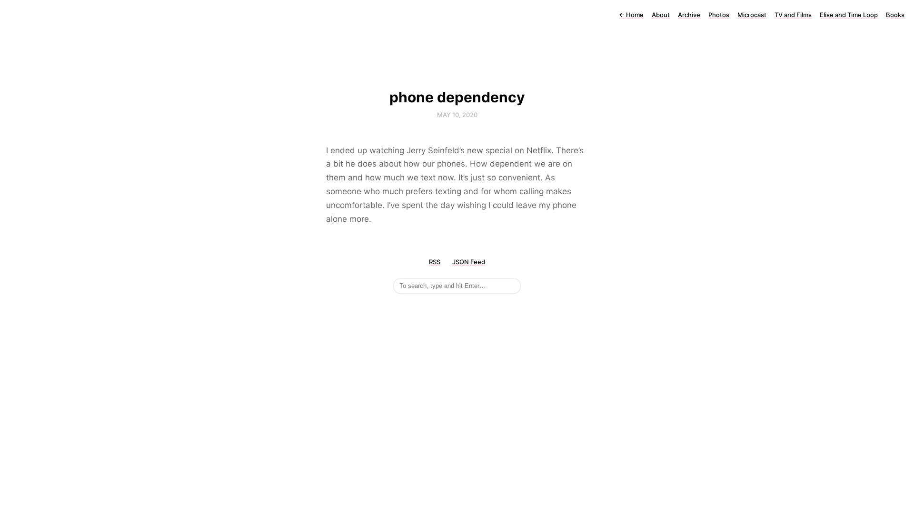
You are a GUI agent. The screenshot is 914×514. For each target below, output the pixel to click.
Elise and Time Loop (849, 15)
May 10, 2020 (457, 115)
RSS (434, 262)
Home (631, 15)
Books (895, 15)
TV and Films (793, 15)
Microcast (751, 15)
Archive (689, 15)
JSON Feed (468, 262)
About (661, 15)
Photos (718, 15)
